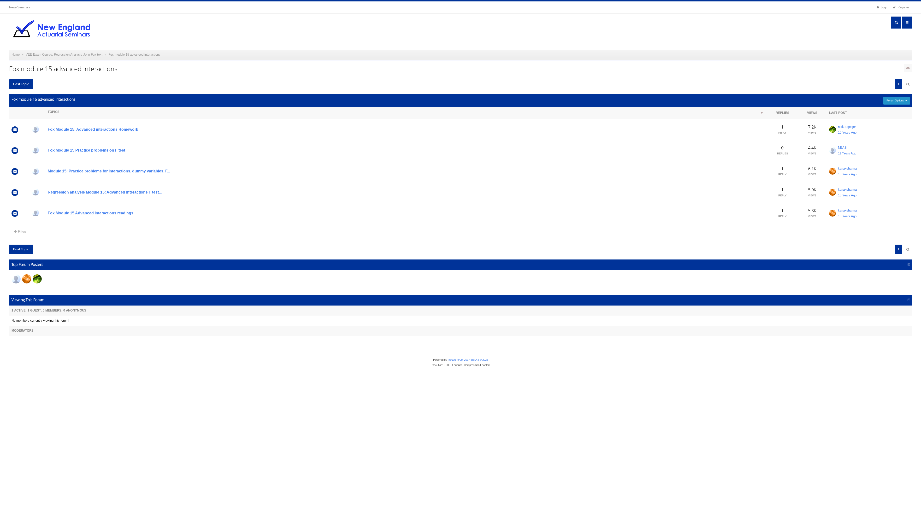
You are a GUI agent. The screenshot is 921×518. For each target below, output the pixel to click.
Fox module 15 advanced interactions (134, 54)
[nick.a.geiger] (832, 129)
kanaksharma (847, 168)
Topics (53, 112)
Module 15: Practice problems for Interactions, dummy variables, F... (109, 171)
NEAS (842, 147)
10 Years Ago (847, 132)
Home (16, 54)
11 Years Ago (847, 153)
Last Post (838, 113)
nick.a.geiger (847, 127)
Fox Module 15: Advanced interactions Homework (93, 129)
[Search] (896, 23)
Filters (22, 231)
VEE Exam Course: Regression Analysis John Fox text (64, 54)
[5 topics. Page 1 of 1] (908, 84)
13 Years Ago (847, 174)
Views (812, 113)
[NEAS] (35, 129)
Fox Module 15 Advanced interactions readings (90, 213)
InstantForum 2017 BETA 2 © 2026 (468, 359)
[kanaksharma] (832, 171)
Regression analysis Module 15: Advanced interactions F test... (105, 192)
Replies (782, 113)
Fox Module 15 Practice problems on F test (86, 150)
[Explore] (907, 23)
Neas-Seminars (19, 7)
